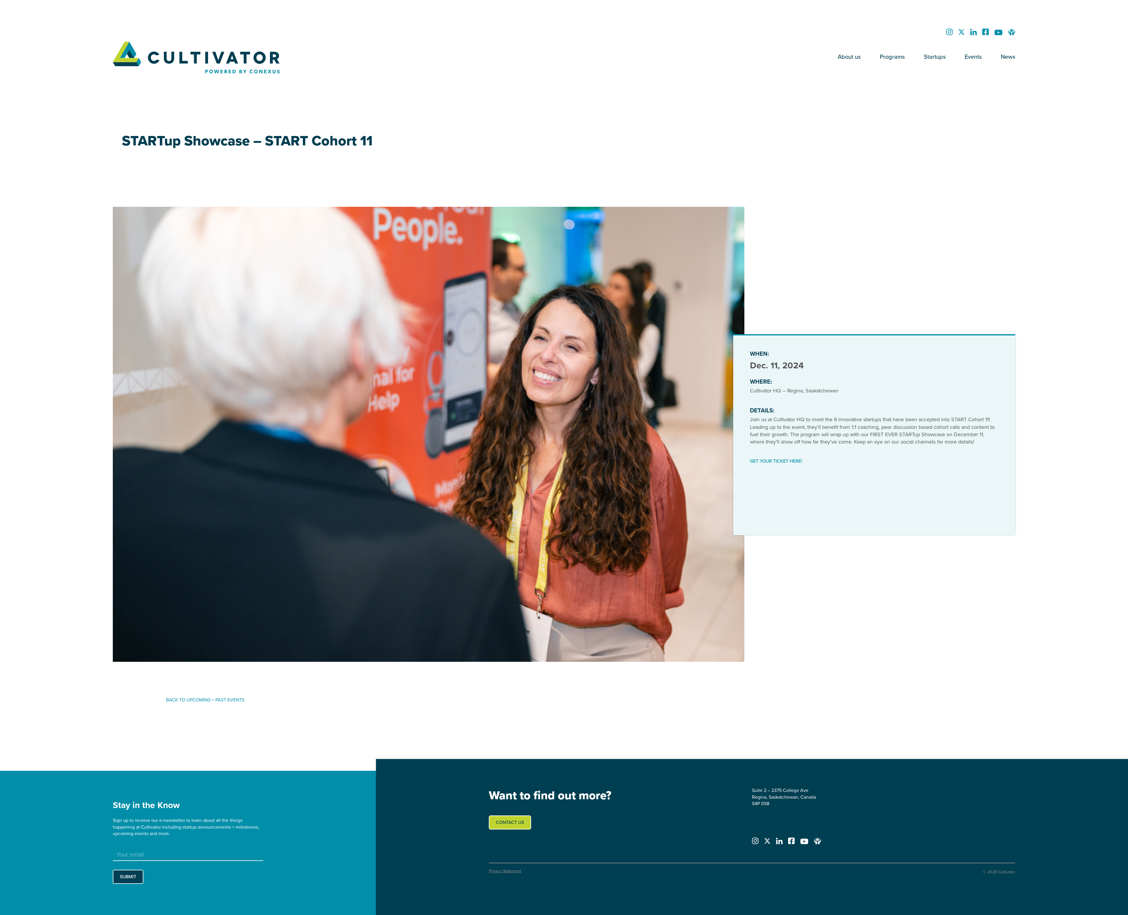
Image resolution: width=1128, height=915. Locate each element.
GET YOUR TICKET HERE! (776, 461)
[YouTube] (998, 33)
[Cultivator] (237, 58)
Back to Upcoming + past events (205, 699)
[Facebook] (985, 33)
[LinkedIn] (973, 33)
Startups (935, 57)
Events (973, 57)
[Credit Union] (1011, 33)
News (1008, 56)
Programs (892, 57)
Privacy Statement (505, 871)
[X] (961, 33)
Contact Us (510, 822)
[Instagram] (949, 33)
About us (849, 57)
